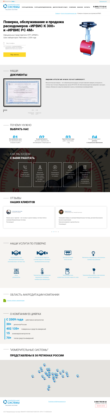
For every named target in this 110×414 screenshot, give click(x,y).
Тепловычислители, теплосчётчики (68, 258)
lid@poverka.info (103, 1)
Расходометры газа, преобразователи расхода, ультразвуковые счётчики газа (16, 259)
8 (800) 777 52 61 (100, 7)
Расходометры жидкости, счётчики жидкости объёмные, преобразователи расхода (42, 259)
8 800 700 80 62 (100, 402)
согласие (20, 47)
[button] (41, 368)
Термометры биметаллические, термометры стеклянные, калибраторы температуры (42, 277)
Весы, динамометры (16, 276)
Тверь (12, 1)
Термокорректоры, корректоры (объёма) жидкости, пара (67, 276)
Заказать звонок (101, 405)
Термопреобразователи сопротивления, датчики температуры (94, 276)
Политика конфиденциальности (57, 401)
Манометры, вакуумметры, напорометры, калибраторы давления (93, 258)
